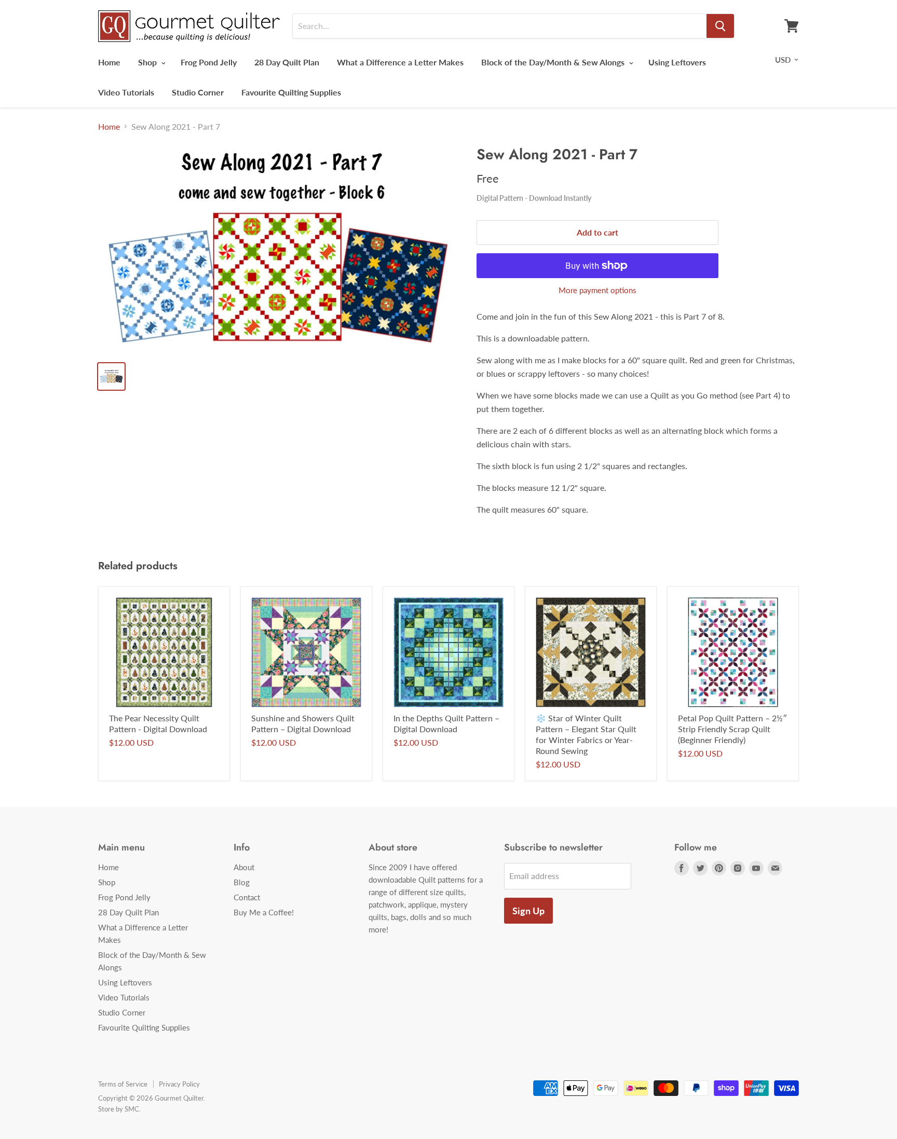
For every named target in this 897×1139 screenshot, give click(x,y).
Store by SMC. (119, 1109)
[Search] (720, 26)
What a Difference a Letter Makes (400, 62)
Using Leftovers (677, 62)
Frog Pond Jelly (209, 62)
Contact (247, 897)
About (244, 867)
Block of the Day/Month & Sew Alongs (554, 62)
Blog (242, 882)
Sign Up (528, 910)
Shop (148, 62)
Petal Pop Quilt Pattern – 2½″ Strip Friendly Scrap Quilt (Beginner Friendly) (732, 729)
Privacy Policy (179, 1084)
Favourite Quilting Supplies (291, 92)
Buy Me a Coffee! (264, 912)
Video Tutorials (126, 92)
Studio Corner (198, 92)
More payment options (597, 290)
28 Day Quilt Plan (286, 62)
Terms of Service (122, 1084)
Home (109, 62)
